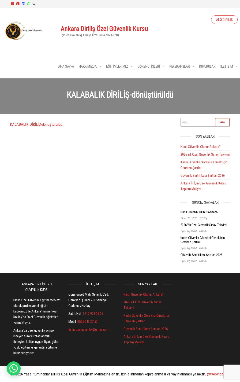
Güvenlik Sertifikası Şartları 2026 (202, 175)
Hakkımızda (88, 66)
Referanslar (179, 66)
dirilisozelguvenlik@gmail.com (88, 329)
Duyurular (207, 66)
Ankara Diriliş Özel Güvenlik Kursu (104, 29)
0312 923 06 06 (93, 314)
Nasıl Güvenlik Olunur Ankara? (200, 147)
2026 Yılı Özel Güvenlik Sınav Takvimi (205, 154)
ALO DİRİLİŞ (224, 20)
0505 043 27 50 (87, 322)
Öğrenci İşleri (149, 66)
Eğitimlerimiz (117, 66)
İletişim (226, 66)
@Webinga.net (218, 374)
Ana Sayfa (66, 66)
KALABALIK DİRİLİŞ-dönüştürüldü (36, 124)
